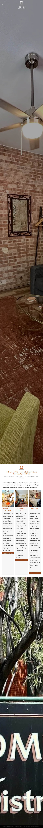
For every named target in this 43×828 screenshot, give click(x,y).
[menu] (2, 4)
